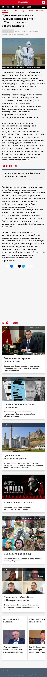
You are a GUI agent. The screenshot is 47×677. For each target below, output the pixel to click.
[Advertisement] (23, 296)
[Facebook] (27, 266)
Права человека (33, 31)
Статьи (14, 11)
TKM (18, 7)
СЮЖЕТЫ (39, 11)
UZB (23, 7)
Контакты (5, 670)
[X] (7, 266)
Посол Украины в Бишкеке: (11, 620)
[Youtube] (31, 266)
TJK (13, 7)
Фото (31, 11)
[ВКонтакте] (11, 266)
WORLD (29, 7)
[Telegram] (23, 266)
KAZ (3, 7)
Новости (5, 11)
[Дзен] (19, 266)
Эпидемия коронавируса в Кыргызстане (15, 34)
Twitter (6, 86)
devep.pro (41, 674)
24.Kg (4, 137)
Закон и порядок (20, 31)
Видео (23, 11)
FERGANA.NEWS (24, 2)
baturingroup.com (23, 675)
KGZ (8, 7)
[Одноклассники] (15, 266)
